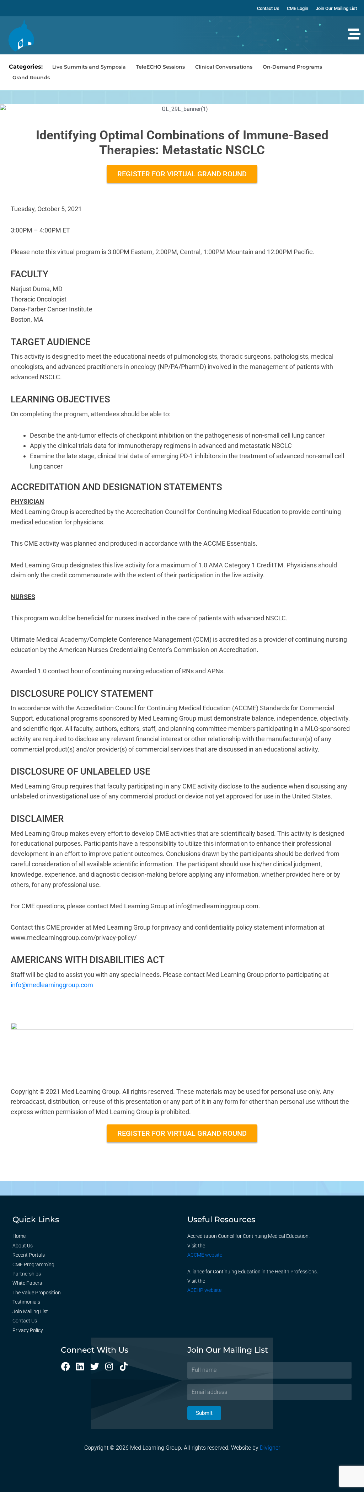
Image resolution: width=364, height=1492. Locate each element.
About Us (22, 1245)
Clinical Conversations (223, 67)
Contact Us (24, 1320)
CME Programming (33, 1264)
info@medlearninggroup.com (52, 985)
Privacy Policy (27, 1330)
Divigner (270, 1447)
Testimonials (26, 1302)
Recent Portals (28, 1255)
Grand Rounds (31, 77)
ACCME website (204, 1255)
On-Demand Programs (292, 67)
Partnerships (26, 1274)
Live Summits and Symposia (89, 67)
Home (19, 1236)
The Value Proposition (36, 1292)
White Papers (27, 1283)
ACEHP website (204, 1290)
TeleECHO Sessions (160, 67)
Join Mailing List (30, 1311)
